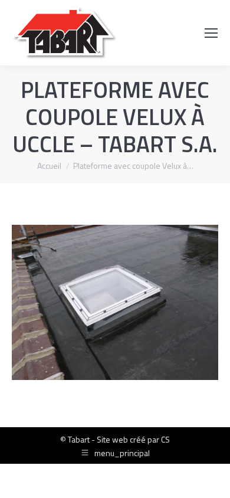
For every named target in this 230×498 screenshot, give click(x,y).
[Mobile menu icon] (211, 33)
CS (165, 439)
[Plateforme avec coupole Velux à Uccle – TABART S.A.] (115, 302)
